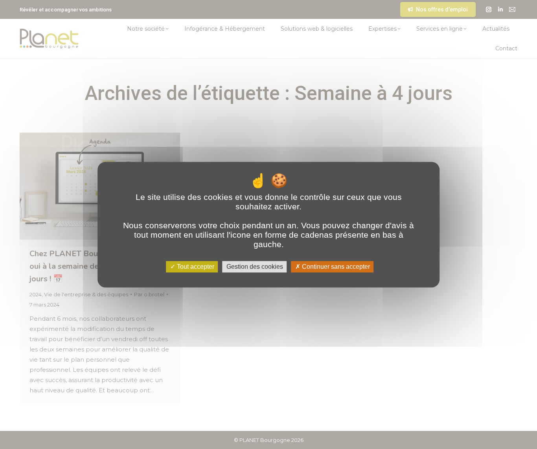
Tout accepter (194, 266)
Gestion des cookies (254, 266)
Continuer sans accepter (335, 266)
